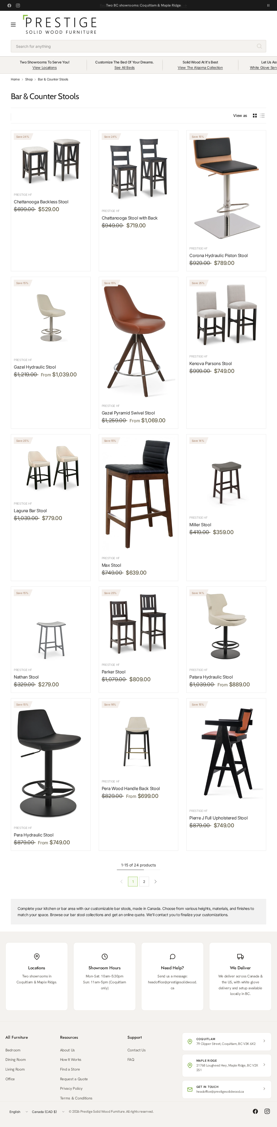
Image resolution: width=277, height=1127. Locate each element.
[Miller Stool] (226, 474)
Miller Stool (200, 524)
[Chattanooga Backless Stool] (51, 160)
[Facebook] (9, 5)
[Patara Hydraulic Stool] (226, 626)
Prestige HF (23, 195)
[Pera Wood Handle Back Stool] (139, 738)
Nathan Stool (26, 677)
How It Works (70, 1059)
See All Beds (124, 67)
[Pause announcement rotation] (268, 5)
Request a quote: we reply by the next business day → (143, 5)
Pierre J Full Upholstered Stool (218, 818)
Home (15, 79)
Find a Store (70, 1069)
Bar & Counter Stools (53, 79)
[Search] (259, 46)
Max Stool (111, 565)
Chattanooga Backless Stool (41, 201)
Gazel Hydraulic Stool (35, 367)
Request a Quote (74, 1079)
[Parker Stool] (139, 623)
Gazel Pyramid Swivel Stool (128, 413)
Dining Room (15, 1059)
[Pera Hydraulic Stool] (51, 761)
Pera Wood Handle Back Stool (131, 788)
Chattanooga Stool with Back (130, 218)
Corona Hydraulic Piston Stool (218, 255)
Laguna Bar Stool (30, 510)
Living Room (15, 1069)
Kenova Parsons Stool (210, 363)
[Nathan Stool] (51, 626)
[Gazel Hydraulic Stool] (51, 316)
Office (10, 1079)
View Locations (44, 67)
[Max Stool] (139, 494)
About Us (67, 1050)
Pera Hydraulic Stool (34, 835)
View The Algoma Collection (200, 67)
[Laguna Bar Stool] (51, 467)
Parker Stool (114, 671)
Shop (29, 79)
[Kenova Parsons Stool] (226, 315)
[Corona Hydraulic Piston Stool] (226, 187)
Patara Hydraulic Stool (211, 677)
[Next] (155, 881)
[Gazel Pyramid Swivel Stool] (139, 339)
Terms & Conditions (76, 1098)
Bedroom (13, 1050)
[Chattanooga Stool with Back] (139, 168)
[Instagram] (18, 5)
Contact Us (136, 1050)
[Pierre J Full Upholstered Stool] (226, 752)
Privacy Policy (71, 1088)
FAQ (130, 1059)
